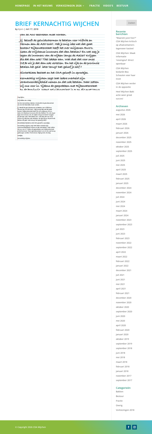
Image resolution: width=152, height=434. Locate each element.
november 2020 (123, 302)
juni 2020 (120, 316)
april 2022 (121, 252)
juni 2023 (120, 233)
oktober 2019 (122, 339)
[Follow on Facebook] (128, 427)
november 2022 (123, 242)
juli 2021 (120, 274)
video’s (108, 6)
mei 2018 (120, 357)
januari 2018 (122, 371)
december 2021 (123, 270)
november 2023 (123, 219)
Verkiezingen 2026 (69, 6)
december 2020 (123, 297)
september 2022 (124, 247)
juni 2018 (120, 352)
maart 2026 (121, 123)
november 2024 (123, 192)
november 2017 (123, 375)
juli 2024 (120, 197)
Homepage (22, 6)
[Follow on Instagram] (134, 427)
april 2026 (121, 119)
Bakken (119, 391)
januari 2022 (122, 265)
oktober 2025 (122, 146)
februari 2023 (122, 238)
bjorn (20, 29)
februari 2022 (122, 261)
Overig (119, 405)
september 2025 (124, 151)
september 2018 (124, 348)
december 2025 (123, 137)
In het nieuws (43, 6)
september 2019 (124, 343)
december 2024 (123, 187)
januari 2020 (122, 334)
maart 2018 (121, 362)
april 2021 (121, 288)
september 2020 (124, 311)
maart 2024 (121, 210)
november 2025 (123, 142)
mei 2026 (120, 114)
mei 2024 (120, 206)
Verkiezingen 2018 (125, 410)
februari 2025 (122, 178)
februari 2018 (122, 366)
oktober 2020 (122, 307)
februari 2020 (122, 330)
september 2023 (124, 224)
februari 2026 (122, 128)
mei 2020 (120, 320)
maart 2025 (121, 174)
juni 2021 (120, 279)
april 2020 (121, 325)
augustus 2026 (123, 109)
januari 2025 (122, 183)
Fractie (94, 6)
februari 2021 (122, 293)
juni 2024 (120, 201)
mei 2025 (120, 165)
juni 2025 (120, 160)
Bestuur (122, 6)
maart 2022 (121, 256)
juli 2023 (120, 229)
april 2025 (121, 169)
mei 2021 (120, 284)
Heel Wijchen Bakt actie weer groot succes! (125, 95)
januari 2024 (122, 215)
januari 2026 (122, 132)
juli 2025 (120, 155)
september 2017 (124, 380)
